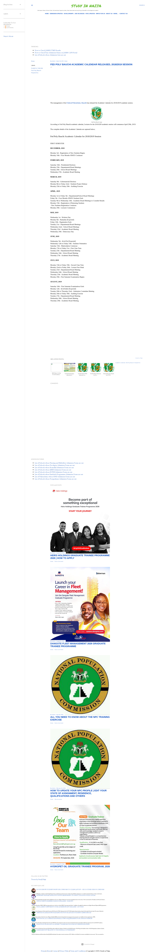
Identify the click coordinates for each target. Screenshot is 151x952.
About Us (109, 13)
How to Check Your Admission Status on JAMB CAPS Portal (56, 52)
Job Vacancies (79, 13)
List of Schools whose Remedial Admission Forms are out (54, 467)
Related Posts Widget (139, 358)
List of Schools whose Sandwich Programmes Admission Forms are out (59, 474)
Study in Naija (86, 5)
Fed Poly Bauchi (36, 70)
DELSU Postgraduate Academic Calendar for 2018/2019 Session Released (63, 924)
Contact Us (123, 13)
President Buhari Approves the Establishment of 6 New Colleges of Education (65, 895)
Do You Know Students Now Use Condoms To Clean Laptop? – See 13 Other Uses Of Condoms (70, 889)
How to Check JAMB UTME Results (48, 50)
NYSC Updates (90, 13)
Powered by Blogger (89, 944)
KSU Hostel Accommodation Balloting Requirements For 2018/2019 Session (64, 918)
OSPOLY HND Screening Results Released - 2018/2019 (54, 901)
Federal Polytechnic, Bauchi (77, 103)
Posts (8, 26)
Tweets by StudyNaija (38, 879)
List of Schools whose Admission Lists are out (50, 55)
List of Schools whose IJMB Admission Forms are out (53, 470)
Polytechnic (34, 73)
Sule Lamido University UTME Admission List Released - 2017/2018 (59, 907)
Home (47, 13)
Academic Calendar (37, 68)
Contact (55, 951)
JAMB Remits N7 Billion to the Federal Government (55, 930)
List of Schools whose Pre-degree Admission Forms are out (55, 465)
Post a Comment (59, 561)
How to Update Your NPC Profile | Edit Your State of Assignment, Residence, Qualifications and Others (78, 793)
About (48, 951)
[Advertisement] (86, 27)
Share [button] (33, 61)
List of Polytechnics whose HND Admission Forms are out (55, 476)
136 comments (58, 799)
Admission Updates (56, 13)
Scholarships (68, 13)
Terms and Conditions (78, 951)
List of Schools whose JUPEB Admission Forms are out (53, 472)
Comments (9, 27)
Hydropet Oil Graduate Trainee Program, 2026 (80, 866)
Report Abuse (8, 36)
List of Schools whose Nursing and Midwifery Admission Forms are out (59, 463)
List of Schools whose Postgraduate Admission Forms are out (55, 479)
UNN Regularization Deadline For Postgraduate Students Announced (63, 913)
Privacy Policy (64, 951)
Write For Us (100, 13)
